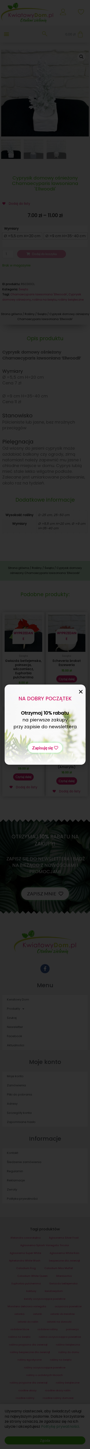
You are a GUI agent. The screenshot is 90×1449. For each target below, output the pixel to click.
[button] (45, 748)
